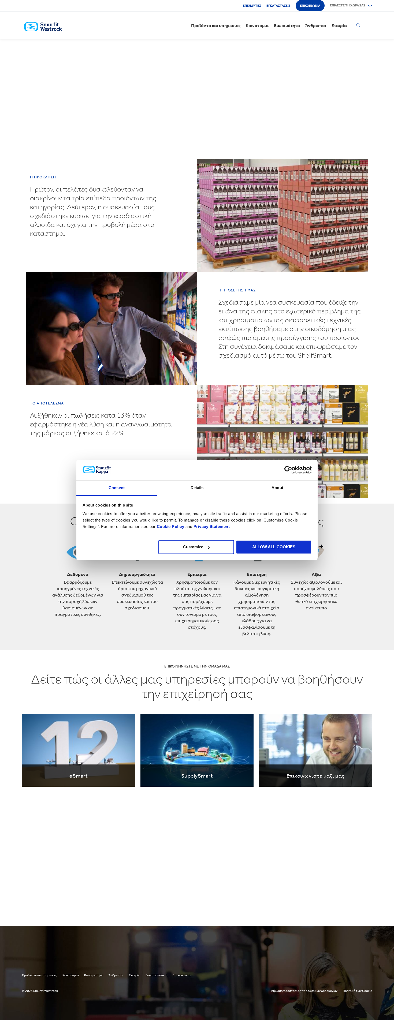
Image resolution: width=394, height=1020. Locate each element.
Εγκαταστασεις (278, 6)
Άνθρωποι (315, 25)
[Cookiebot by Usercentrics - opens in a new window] (288, 470)
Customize (193, 547)
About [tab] (277, 487)
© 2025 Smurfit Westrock (40, 991)
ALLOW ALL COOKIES (273, 547)
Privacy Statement (211, 526)
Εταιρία (339, 25)
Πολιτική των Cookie (357, 991)
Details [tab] (197, 487)
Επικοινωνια (310, 6)
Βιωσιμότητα (287, 25)
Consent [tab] (117, 487)
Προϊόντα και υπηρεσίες (215, 25)
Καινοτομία (257, 25)
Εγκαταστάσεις (156, 975)
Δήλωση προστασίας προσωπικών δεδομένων (304, 991)
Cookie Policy (170, 526)
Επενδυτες (252, 6)
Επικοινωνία (182, 975)
